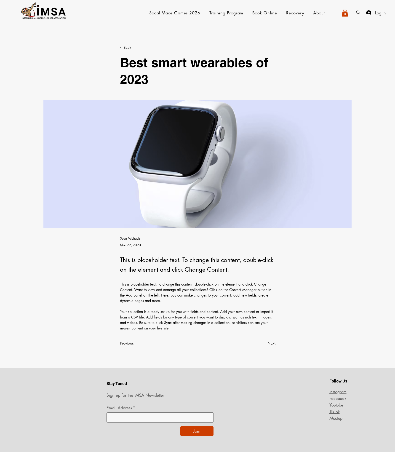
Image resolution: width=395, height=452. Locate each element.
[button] (345, 12)
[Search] (358, 12)
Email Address (121, 407)
